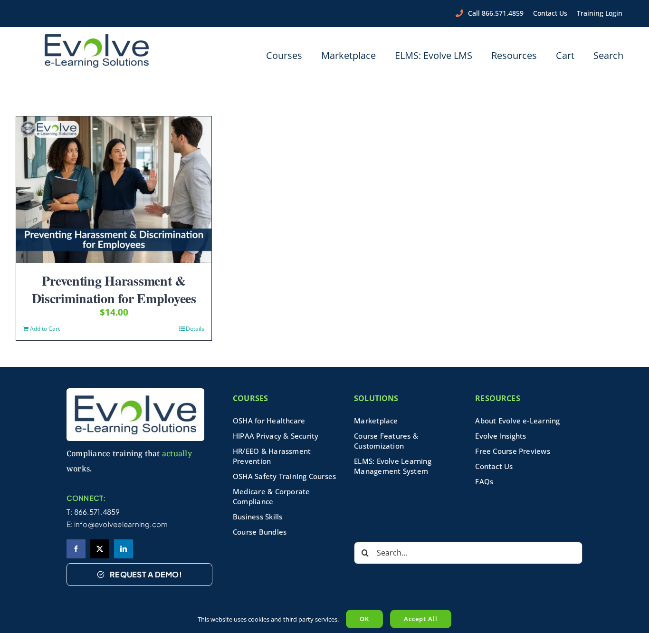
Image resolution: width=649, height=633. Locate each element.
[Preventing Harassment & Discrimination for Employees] (113, 189)
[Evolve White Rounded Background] (135, 391)
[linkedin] (123, 548)
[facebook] (76, 548)
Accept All (421, 618)
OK (364, 618)
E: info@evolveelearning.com (117, 523)
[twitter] (99, 548)
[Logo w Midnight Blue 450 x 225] (97, 36)
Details (195, 329)
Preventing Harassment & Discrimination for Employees (114, 289)
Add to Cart (45, 329)
